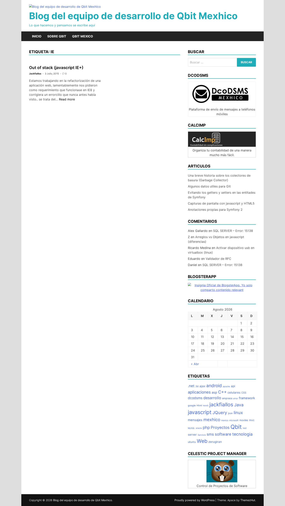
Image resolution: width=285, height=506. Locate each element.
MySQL (191, 428)
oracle (199, 428)
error (235, 398)
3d (197, 386)
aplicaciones (199, 392)
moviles (243, 420)
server (192, 434)
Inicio (36, 36)
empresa (227, 398)
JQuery (219, 412)
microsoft (233, 420)
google (192, 405)
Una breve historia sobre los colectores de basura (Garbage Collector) (219, 178)
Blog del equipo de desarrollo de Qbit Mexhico (133, 16)
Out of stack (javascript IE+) (56, 67)
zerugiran (215, 442)
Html (199, 405)
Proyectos (220, 427)
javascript (200, 412)
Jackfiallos (35, 73)
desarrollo (212, 397)
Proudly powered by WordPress (194, 500)
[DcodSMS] (222, 105)
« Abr (195, 364)
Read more (67, 99)
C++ (222, 392)
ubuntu (192, 441)
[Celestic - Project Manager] (221, 481)
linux (238, 412)
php (206, 427)
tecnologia (242, 434)
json (230, 413)
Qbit (236, 426)
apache (226, 386)
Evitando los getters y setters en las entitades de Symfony (221, 195)
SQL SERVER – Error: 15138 (233, 231)
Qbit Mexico (82, 36)
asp (214, 392)
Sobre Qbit (56, 36)
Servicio (202, 435)
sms (210, 434)
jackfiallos (221, 404)
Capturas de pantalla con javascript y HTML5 (221, 203)
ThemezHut (247, 500)
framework (247, 398)
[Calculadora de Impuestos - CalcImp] (222, 146)
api (233, 386)
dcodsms (195, 398)
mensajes (195, 420)
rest (245, 428)
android (214, 385)
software (223, 434)
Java (239, 404)
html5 (205, 405)
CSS (243, 392)
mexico (224, 420)
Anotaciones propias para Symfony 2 (215, 210)
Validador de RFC (218, 259)
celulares (234, 392)
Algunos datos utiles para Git (209, 186)
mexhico (211, 419)
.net (191, 386)
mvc (252, 420)
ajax (202, 386)
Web (202, 441)
